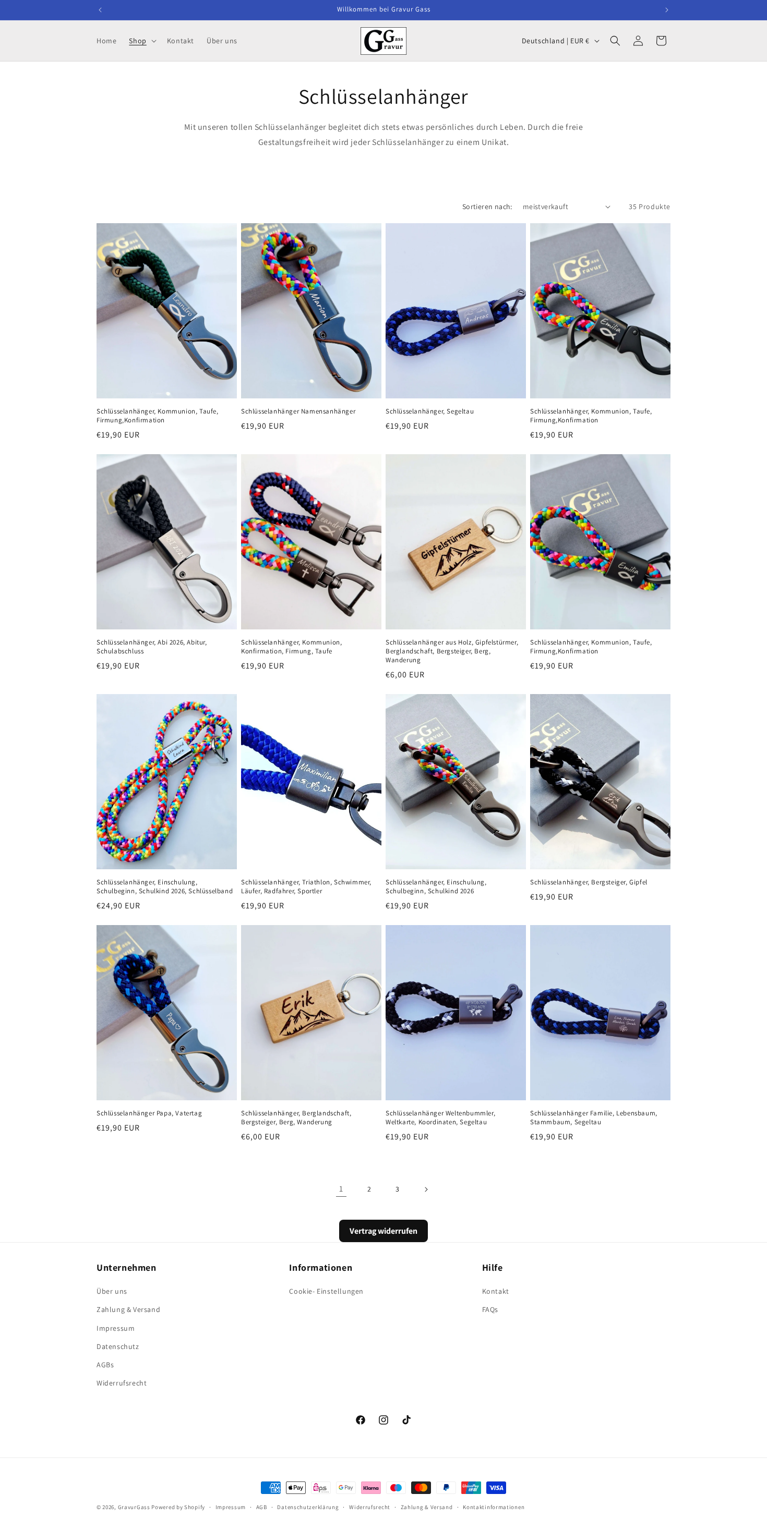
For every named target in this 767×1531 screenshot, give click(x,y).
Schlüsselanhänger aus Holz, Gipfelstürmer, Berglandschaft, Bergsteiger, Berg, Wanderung (452, 651)
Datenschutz (118, 1346)
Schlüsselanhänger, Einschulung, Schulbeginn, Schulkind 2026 (436, 886)
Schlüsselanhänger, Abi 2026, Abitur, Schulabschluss (152, 646)
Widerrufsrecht (122, 1383)
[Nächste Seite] (425, 1189)
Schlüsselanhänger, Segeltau (430, 411)
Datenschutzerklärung (308, 1506)
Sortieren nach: (487, 206)
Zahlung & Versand (128, 1310)
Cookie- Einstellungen (326, 1291)
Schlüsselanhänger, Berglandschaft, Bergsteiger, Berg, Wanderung (296, 1117)
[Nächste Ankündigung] (666, 10)
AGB (261, 1506)
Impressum (116, 1328)
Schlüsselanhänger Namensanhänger (298, 411)
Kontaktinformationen (493, 1506)
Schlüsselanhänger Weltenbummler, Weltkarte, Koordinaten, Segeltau (440, 1117)
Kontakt (495, 1291)
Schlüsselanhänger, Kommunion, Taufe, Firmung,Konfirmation (158, 415)
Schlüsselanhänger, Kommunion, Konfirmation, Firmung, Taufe (291, 646)
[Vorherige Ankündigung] (100, 10)
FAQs (490, 1310)
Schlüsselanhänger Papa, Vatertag (149, 1113)
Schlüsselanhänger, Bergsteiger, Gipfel (589, 882)
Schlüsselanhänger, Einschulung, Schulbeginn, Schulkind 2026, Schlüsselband (165, 886)
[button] (141, 41)
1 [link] (341, 1188)
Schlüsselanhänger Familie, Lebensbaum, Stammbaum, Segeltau (593, 1117)
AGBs (105, 1364)
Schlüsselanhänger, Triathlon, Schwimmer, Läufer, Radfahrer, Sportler (306, 886)
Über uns (112, 1291)
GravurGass (134, 1507)
